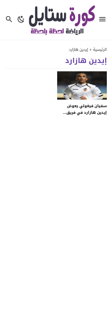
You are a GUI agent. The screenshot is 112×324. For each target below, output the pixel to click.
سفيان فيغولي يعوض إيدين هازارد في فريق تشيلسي (86, 112)
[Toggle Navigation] (103, 20)
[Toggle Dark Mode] (21, 20)
